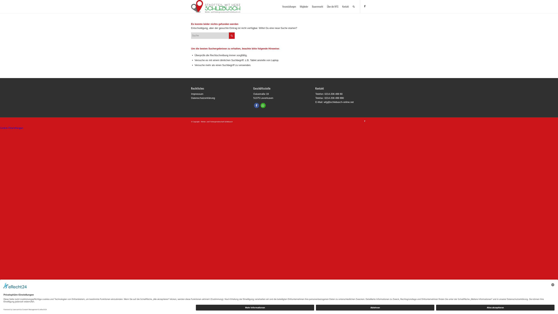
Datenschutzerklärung (203, 98)
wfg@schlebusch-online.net (339, 102)
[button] (256, 105)
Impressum (197, 94)
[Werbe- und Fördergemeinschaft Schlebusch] (215, 6)
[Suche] (353, 6)
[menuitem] (289, 6)
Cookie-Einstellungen (11, 128)
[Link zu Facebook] (365, 6)
